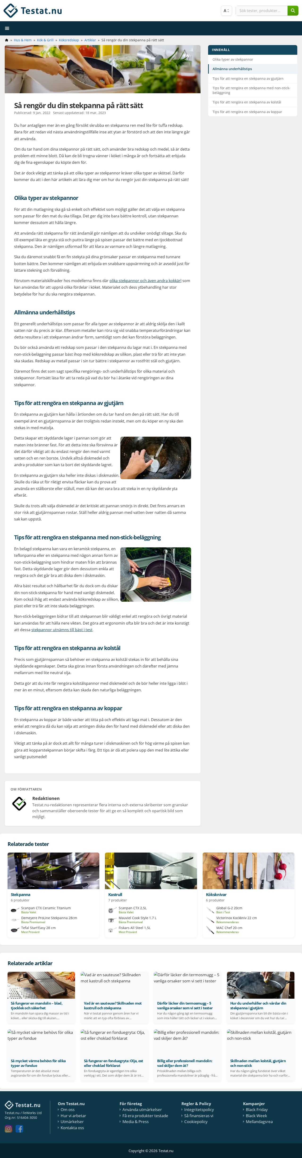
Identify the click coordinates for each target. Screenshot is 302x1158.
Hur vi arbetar (73, 1115)
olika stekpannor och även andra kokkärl (145, 280)
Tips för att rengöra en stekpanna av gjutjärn (248, 78)
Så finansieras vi (198, 1115)
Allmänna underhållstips (232, 69)
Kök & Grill (45, 40)
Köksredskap (69, 40)
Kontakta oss (72, 1127)
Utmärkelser (72, 1121)
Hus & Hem (23, 40)
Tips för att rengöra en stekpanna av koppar (247, 112)
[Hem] (6, 40)
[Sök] (293, 11)
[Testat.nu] (33, 11)
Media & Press (135, 1121)
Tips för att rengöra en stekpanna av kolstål (247, 102)
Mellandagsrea (259, 1121)
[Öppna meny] (7, 28)
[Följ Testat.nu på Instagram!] (10, 1131)
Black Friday (257, 1109)
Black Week (256, 1115)
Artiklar (90, 40)
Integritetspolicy (199, 1109)
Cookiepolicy (196, 1121)
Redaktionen (46, 798)
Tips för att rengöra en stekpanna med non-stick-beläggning (251, 90)
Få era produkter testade (145, 1115)
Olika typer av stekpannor (233, 59)
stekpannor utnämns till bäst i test (61, 629)
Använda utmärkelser (142, 1109)
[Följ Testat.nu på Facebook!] (20, 1131)
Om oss (68, 1109)
